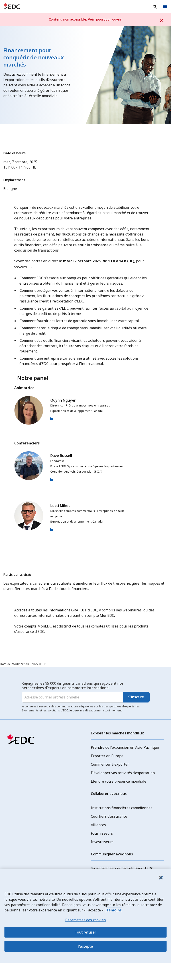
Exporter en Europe (107, 755)
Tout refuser (85, 932)
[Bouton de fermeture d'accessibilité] (161, 20)
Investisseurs (102, 841)
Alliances (98, 824)
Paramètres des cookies (85, 919)
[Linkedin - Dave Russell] (90, 479)
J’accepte (85, 946)
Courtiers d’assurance (109, 816)
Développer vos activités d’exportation (123, 772)
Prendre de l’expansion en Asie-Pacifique (125, 747)
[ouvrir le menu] (164, 7)
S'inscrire (136, 696)
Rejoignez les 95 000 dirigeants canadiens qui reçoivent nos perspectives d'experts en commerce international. (73, 685)
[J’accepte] (161, 877)
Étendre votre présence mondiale (118, 781)
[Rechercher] (155, 6)
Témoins (114, 910)
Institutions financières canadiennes (121, 807)
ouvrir (117, 19)
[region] (85, 916)
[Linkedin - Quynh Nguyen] (90, 418)
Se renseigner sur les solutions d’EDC (122, 868)
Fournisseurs (102, 833)
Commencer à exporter (110, 764)
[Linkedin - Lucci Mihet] (90, 529)
